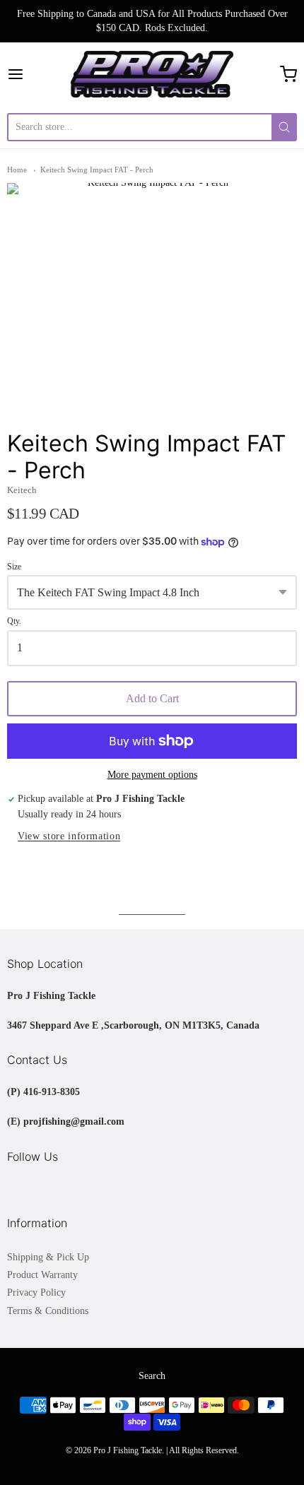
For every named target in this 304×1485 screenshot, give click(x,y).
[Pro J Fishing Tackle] (152, 74)
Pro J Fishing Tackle (127, 1450)
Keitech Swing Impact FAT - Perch (96, 169)
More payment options (152, 774)
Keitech (22, 490)
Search (152, 1376)
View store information (69, 836)
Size (14, 567)
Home (17, 169)
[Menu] (36, 74)
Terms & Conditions (47, 1311)
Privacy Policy (36, 1292)
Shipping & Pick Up (48, 1257)
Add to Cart (152, 698)
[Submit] (284, 127)
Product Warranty (42, 1275)
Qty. (14, 621)
